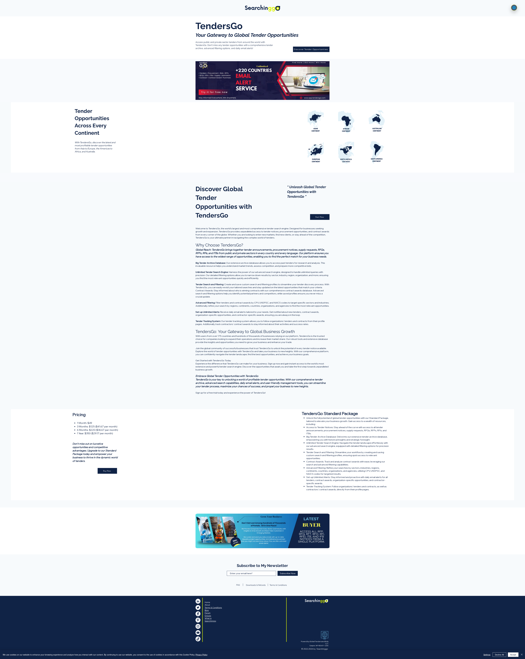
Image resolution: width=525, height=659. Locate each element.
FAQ (238, 585)
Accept (513, 654)
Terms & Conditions (278, 585)
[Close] (521, 654)
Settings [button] (486, 654)
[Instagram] (198, 626)
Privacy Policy (201, 654)
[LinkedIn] (198, 601)
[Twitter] (198, 607)
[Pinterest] (198, 620)
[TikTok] (198, 638)
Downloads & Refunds (256, 585)
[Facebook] (198, 613)
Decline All (499, 654)
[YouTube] (198, 632)
